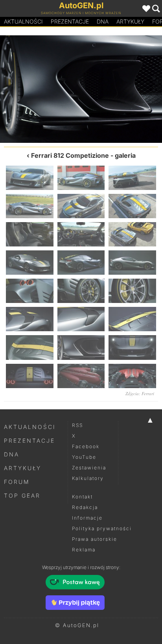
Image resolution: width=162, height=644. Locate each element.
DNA (11, 454)
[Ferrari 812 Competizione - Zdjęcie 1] (29, 178)
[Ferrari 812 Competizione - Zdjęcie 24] (132, 376)
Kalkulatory (88, 478)
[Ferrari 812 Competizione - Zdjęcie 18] (132, 319)
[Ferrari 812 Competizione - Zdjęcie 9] (132, 234)
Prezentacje (70, 21)
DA (103, 21)
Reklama (84, 550)
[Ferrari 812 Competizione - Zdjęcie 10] (29, 262)
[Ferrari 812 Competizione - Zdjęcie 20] (81, 347)
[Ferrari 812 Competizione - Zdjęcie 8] (81, 234)
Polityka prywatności (102, 528)
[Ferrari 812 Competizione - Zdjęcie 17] (81, 319)
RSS (77, 425)
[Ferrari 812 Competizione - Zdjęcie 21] (121, 89)
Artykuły (130, 21)
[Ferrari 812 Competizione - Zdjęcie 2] (81, 178)
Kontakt (82, 497)
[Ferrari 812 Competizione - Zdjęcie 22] (29, 376)
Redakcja (85, 507)
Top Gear (22, 495)
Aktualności (23, 21)
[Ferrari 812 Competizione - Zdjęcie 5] (81, 206)
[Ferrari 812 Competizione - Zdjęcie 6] (132, 206)
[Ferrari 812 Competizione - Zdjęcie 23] (81, 376)
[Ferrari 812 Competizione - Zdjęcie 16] (29, 319)
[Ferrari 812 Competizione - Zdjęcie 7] (29, 234)
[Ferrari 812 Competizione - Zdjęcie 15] (132, 291)
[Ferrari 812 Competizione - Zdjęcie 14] (81, 291)
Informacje (87, 518)
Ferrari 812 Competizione (70, 155)
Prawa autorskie (94, 539)
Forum (17, 481)
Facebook (85, 446)
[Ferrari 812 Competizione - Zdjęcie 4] (29, 206)
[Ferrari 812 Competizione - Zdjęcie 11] (81, 262)
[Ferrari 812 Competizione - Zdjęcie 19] (40, 89)
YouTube (84, 457)
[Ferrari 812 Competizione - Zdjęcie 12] (132, 262)
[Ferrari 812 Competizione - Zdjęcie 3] (132, 178)
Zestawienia (89, 468)
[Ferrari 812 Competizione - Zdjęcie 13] (29, 291)
